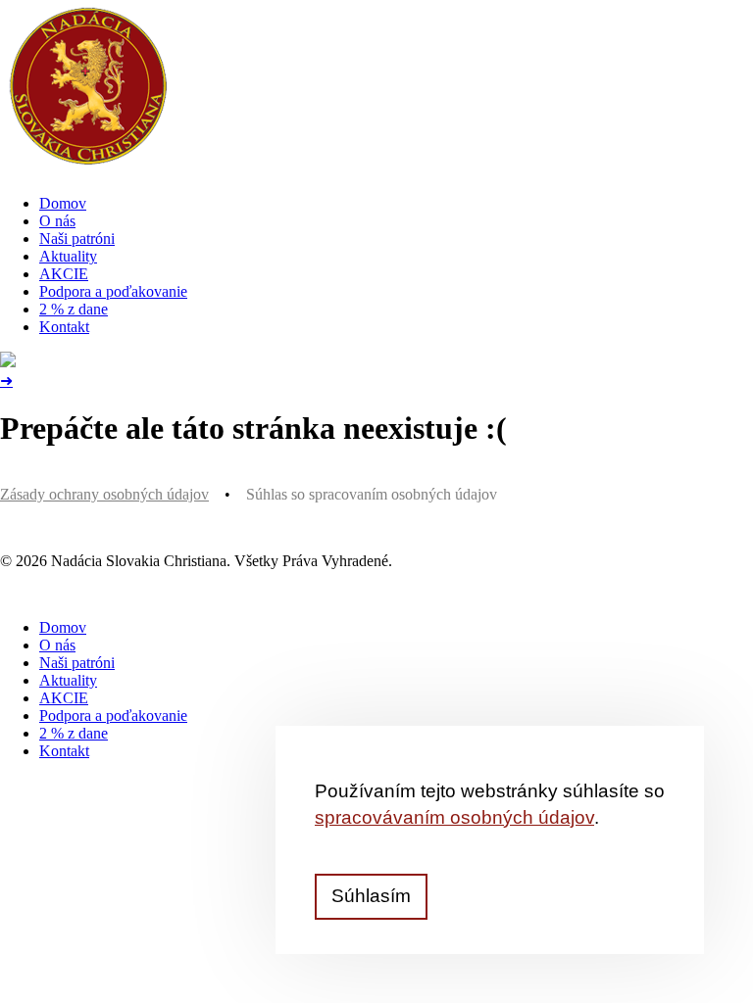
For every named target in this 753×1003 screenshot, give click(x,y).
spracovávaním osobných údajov (454, 817)
